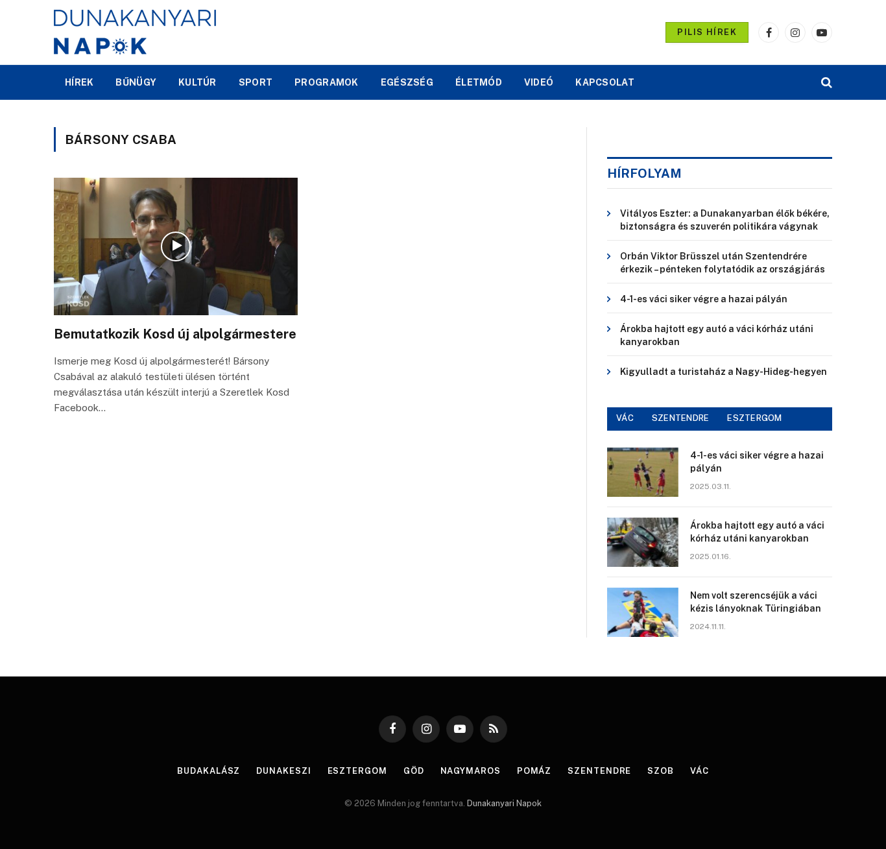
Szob (660, 771)
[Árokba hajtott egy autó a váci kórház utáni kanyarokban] (642, 542)
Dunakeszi (283, 771)
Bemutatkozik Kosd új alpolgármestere (175, 334)
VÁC (625, 418)
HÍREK (79, 82)
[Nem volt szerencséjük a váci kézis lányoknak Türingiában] (642, 612)
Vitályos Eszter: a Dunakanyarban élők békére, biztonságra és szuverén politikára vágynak (725, 220)
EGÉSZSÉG (407, 82)
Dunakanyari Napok (504, 803)
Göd (413, 771)
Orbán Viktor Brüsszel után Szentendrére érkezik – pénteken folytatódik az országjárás (722, 262)
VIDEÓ (538, 82)
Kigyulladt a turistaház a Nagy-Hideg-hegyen (723, 371)
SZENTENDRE (681, 418)
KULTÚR (197, 82)
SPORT (255, 82)
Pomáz (534, 771)
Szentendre (599, 771)
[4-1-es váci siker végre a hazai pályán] (642, 472)
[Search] (825, 82)
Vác (699, 771)
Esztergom (357, 771)
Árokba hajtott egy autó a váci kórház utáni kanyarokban (716, 335)
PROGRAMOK (326, 82)
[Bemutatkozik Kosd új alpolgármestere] (176, 246)
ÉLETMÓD (478, 82)
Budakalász (208, 771)
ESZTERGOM (754, 418)
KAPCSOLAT (604, 82)
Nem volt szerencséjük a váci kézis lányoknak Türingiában (755, 602)
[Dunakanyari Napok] (135, 32)
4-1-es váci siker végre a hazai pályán (703, 299)
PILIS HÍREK (707, 32)
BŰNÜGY (135, 82)
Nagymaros (470, 771)
